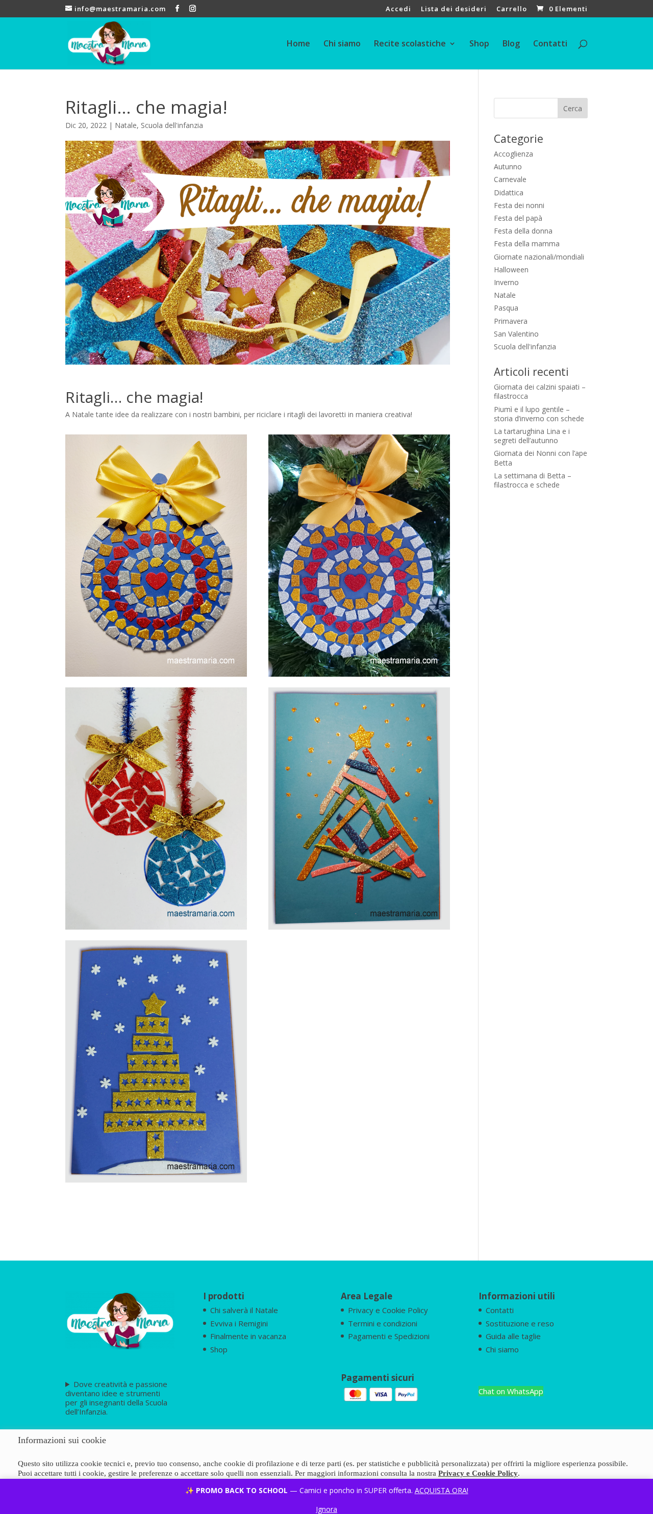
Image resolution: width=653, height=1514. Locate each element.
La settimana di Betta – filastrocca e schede (532, 480)
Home (298, 44)
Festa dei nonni (519, 205)
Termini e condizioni (382, 1323)
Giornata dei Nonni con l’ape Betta (540, 457)
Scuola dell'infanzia (172, 125)
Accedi (398, 9)
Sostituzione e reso (520, 1323)
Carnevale (510, 179)
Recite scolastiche (410, 44)
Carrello (511, 9)
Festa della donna (523, 231)
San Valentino (516, 334)
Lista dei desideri (454, 9)
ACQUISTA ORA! (441, 1490)
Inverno (506, 282)
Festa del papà (518, 218)
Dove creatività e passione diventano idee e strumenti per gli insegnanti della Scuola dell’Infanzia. (116, 1397)
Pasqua (506, 308)
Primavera (511, 321)
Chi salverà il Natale (244, 1310)
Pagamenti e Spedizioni (389, 1336)
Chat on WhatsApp (511, 1391)
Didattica (508, 192)
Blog (511, 44)
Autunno (508, 166)
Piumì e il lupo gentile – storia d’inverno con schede (539, 413)
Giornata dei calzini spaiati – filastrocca (540, 391)
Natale (126, 125)
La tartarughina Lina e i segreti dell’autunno (532, 435)
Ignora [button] (326, 1509)
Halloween (511, 269)
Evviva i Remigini (239, 1323)
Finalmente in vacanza (248, 1336)
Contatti (550, 44)
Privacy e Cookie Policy (388, 1310)
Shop (479, 44)
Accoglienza (513, 154)
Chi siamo (342, 44)
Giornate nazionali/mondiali (539, 257)
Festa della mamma (527, 243)
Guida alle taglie (513, 1336)
